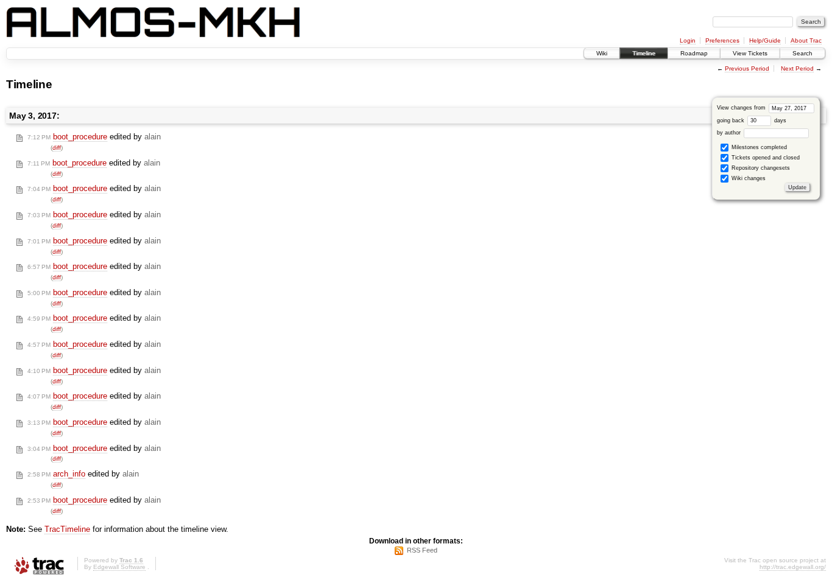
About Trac (806, 40)
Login (688, 40)
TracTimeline (67, 529)
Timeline (643, 53)
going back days (751, 120)
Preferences (722, 40)
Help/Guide (765, 40)
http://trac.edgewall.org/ (793, 567)
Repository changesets (760, 168)
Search (802, 53)
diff (56, 147)
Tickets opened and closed (765, 158)
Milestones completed (758, 147)
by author (729, 133)
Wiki (601, 53)
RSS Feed (422, 550)
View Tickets (750, 53)
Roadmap (694, 53)
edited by (94, 136)
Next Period (797, 68)
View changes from (742, 108)
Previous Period (747, 68)
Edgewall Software (119, 567)
